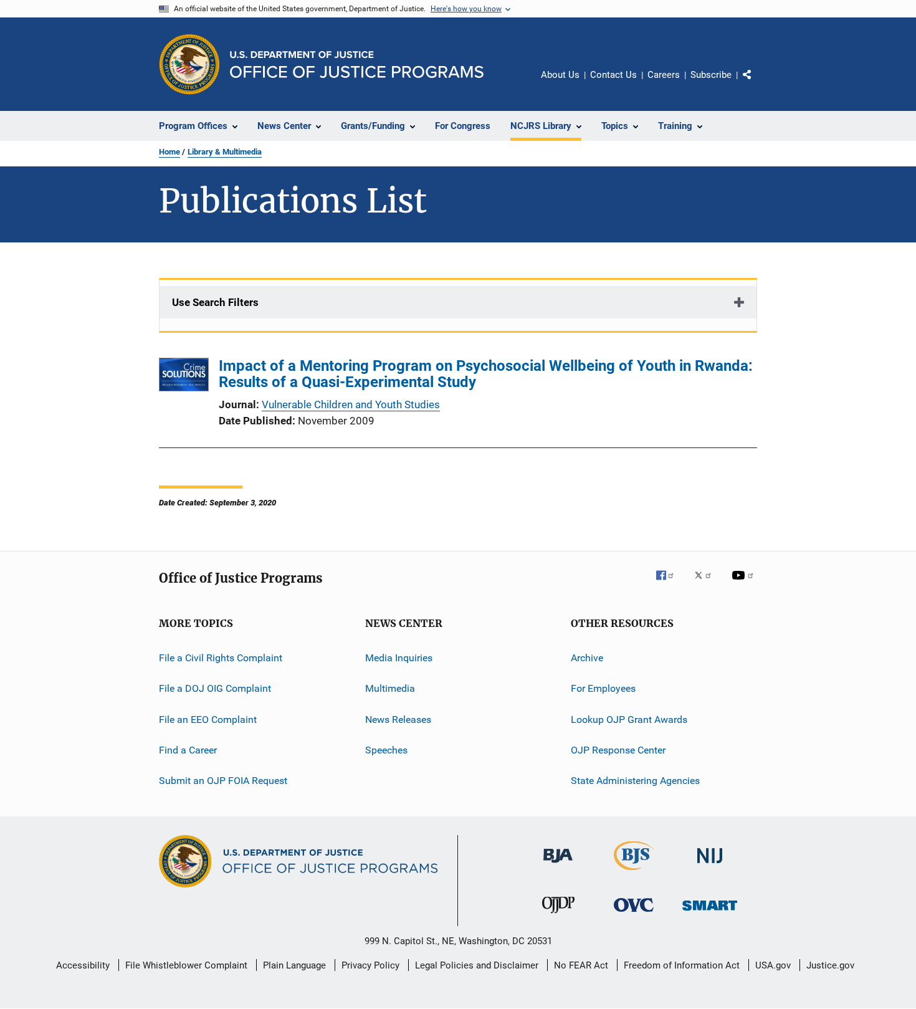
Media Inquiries (398, 658)
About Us (560, 74)
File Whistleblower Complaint (186, 965)
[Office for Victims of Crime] (634, 914)
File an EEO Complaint (208, 719)
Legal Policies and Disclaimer (476, 965)
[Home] (357, 64)
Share (757, 83)
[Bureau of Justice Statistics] (634, 872)
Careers (663, 74)
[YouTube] (744, 584)
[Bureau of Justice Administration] (558, 865)
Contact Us (613, 74)
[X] (707, 584)
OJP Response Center (618, 750)
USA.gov (773, 965)
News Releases (398, 719)
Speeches (386, 750)
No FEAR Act (581, 965)
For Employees (603, 688)
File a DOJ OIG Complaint (215, 688)
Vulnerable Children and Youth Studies (351, 404)
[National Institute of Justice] (709, 865)
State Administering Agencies (635, 781)
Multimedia (390, 688)
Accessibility (83, 965)
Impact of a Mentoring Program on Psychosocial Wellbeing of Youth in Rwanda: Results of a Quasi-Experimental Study (486, 374)
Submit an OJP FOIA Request (223, 781)
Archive (587, 658)
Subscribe (711, 74)
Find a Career (188, 750)
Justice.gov (830, 965)
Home (169, 151)
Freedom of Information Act (682, 965)
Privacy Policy (370, 965)
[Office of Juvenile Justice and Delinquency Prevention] (558, 915)
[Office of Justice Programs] (189, 64)
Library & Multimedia (225, 151)
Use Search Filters (215, 302)
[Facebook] (670, 584)
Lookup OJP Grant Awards (629, 719)
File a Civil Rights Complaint (220, 658)
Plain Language (294, 965)
